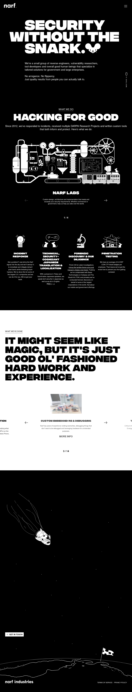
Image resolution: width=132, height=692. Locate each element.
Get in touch (16, 634)
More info (66, 436)
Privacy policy (120, 682)
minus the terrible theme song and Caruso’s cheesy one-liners (81, 268)
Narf (10, 5)
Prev (26, 200)
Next (105, 200)
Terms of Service (104, 682)
